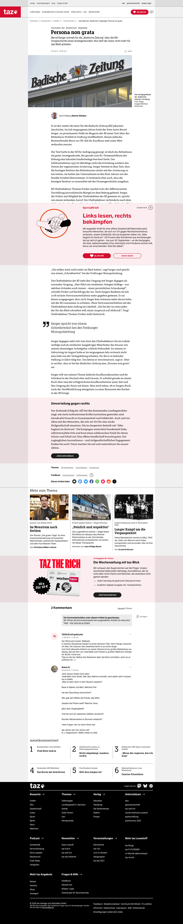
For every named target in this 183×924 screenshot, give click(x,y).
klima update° (36, 852)
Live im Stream (100, 852)
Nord (32, 824)
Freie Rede (35, 860)
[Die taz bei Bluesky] (145, 787)
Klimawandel (67, 820)
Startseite (34, 21)
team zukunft (68, 844)
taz (37, 786)
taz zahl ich (130, 808)
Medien (57, 21)
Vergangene (99, 856)
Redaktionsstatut (112, 904)
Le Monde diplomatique (136, 853)
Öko (32, 804)
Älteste (129, 608)
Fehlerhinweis (82, 475)
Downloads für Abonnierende (75, 892)
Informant (98, 908)
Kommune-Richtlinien (131, 904)
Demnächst (98, 844)
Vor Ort (96, 848)
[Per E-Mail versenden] (74, 481)
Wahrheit (34, 828)
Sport (32, 816)
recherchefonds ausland (136, 812)
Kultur (32, 812)
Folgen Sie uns (130, 786)
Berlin (32, 820)
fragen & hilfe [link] (62, 3)
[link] (35, 12)
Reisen (33, 881)
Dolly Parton (67, 812)
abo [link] (123, 3)
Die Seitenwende (101, 808)
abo (127, 800)
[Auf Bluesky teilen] (86, 481)
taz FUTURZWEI (132, 849)
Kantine (33, 885)
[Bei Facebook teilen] (91, 481)
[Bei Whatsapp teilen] (97, 481)
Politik (33, 800)
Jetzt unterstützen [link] (65, 456)
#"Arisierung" (94, 467)
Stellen (96, 812)
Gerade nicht (142, 207)
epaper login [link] (146, 3)
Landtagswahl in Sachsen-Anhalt (74, 806)
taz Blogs (129, 845)
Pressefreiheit (68, 21)
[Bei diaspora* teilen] (103, 481)
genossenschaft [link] (133, 3)
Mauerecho (35, 856)
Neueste (121, 608)
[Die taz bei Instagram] (151, 787)
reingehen (34, 864)
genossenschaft (132, 804)
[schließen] (150, 207)
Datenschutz (110, 908)
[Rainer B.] (54, 669)
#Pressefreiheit (67, 467)
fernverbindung (37, 848)
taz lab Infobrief (69, 856)
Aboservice (67, 884)
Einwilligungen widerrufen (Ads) (107, 912)
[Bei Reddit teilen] (109, 481)
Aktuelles (97, 800)
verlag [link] (32, 3)
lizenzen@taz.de (48, 907)
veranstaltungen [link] (43, 3)
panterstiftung (131, 816)
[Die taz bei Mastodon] (139, 787)
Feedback (66, 880)
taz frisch (66, 848)
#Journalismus (81, 467)
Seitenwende (139, 908)
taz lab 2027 (99, 860)
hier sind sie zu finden (80, 623)
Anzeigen (34, 893)
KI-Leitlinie (147, 904)
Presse (96, 816)
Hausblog (97, 804)
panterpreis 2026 (133, 820)
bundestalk (35, 844)
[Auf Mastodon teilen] (80, 481)
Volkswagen (67, 800)
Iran (63, 816)
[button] (152, 12)
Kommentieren (68, 475)
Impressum (121, 908)
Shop (32, 889)
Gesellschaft (46, 21)
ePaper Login (68, 888)
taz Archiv (129, 857)
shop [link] (53, 3)
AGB (130, 908)
